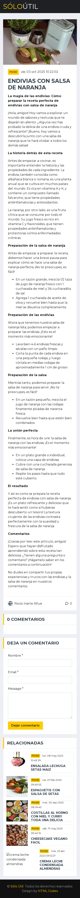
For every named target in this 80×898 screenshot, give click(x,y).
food (13, 72)
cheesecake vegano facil (49, 840)
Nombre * (15, 655)
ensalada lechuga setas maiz (48, 767)
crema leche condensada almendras (51, 864)
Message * (15, 689)
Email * (13, 672)
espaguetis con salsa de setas (45, 792)
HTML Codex (48, 891)
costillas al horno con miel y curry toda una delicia (49, 816)
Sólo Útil (16, 886)
